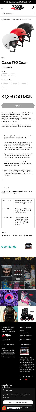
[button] (33, 8)
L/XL (4, 75)
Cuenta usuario (24, 333)
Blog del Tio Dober (25, 339)
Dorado (5, 83)
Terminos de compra (7, 355)
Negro (15, 83)
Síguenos (18, 274)
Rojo (4, 88)
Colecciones (16, 19)
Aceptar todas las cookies (18, 402)
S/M (12, 75)
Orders (22, 331)
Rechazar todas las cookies (18, 407)
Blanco (24, 83)
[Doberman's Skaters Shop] (17, 8)
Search (3, 348)
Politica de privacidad (8, 357)
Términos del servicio (7, 350)
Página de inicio (5, 19)
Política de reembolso (8, 352)
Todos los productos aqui (26, 336)
